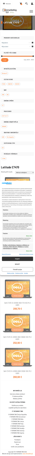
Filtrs (4, 60)
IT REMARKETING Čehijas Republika (17, 414)
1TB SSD (3, 84)
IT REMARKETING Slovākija (17, 428)
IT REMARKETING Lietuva (17, 421)
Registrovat (17, 442)
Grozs (17, 444)
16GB (3, 94)
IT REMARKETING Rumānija (17, 426)
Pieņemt (17, 259)
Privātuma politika (19, 273)
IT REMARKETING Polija (17, 424)
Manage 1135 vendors (6, 254)
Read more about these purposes (26, 254)
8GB (7, 94)
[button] (7, 3)
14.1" (3, 105)
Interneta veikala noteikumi (17, 394)
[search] (26, 3)
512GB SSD (17, 84)
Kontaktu (26, 273)
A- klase (3, 158)
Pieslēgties (17, 440)
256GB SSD (10, 84)
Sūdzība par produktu (17, 405)
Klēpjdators (5, 43)
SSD (3, 148)
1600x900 (4, 126)
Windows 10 (4, 73)
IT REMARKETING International (17, 417)
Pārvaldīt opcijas (17, 269)
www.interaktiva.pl (28, 453)
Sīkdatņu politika (10, 273)
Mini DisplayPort (10, 137)
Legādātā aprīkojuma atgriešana (17, 408)
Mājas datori (5, 46)
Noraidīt (17, 264)
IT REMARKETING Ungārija (17, 433)
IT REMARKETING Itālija (17, 419)
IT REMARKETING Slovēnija (17, 430)
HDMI (3, 137)
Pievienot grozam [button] (17, 295)
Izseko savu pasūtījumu (17, 446)
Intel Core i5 (5, 116)
